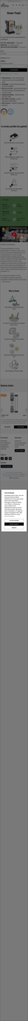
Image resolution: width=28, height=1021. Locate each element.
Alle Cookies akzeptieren (14, 524)
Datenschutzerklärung (9, 516)
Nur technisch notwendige (14, 520)
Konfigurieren (14, 527)
